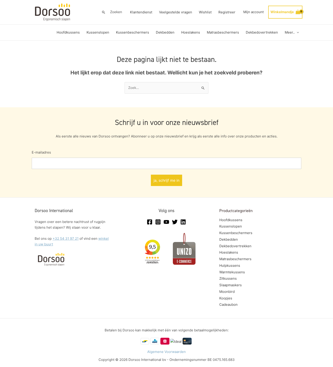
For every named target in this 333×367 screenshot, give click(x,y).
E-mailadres (41, 152)
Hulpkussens (229, 265)
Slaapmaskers (230, 285)
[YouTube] (166, 222)
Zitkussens (228, 278)
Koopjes (225, 298)
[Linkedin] (183, 222)
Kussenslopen (98, 32)
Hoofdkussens (68, 32)
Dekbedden (165, 32)
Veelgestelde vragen (175, 12)
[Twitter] (175, 222)
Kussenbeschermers (132, 32)
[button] (103, 12)
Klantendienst (141, 12)
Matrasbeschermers (223, 32)
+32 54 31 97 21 (66, 238)
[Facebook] (149, 222)
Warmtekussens (232, 272)
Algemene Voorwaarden (166, 352)
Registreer (226, 12)
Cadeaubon (228, 304)
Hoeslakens (190, 32)
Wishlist (205, 12)
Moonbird (227, 291)
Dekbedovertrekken (262, 32)
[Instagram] (158, 222)
